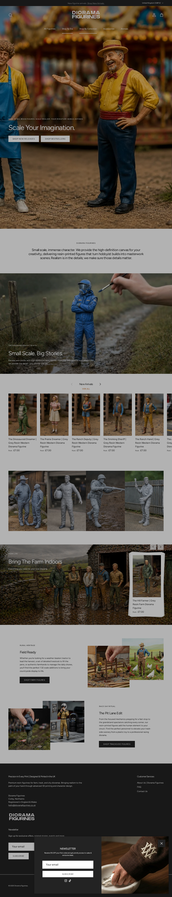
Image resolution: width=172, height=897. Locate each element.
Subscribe (68, 874)
